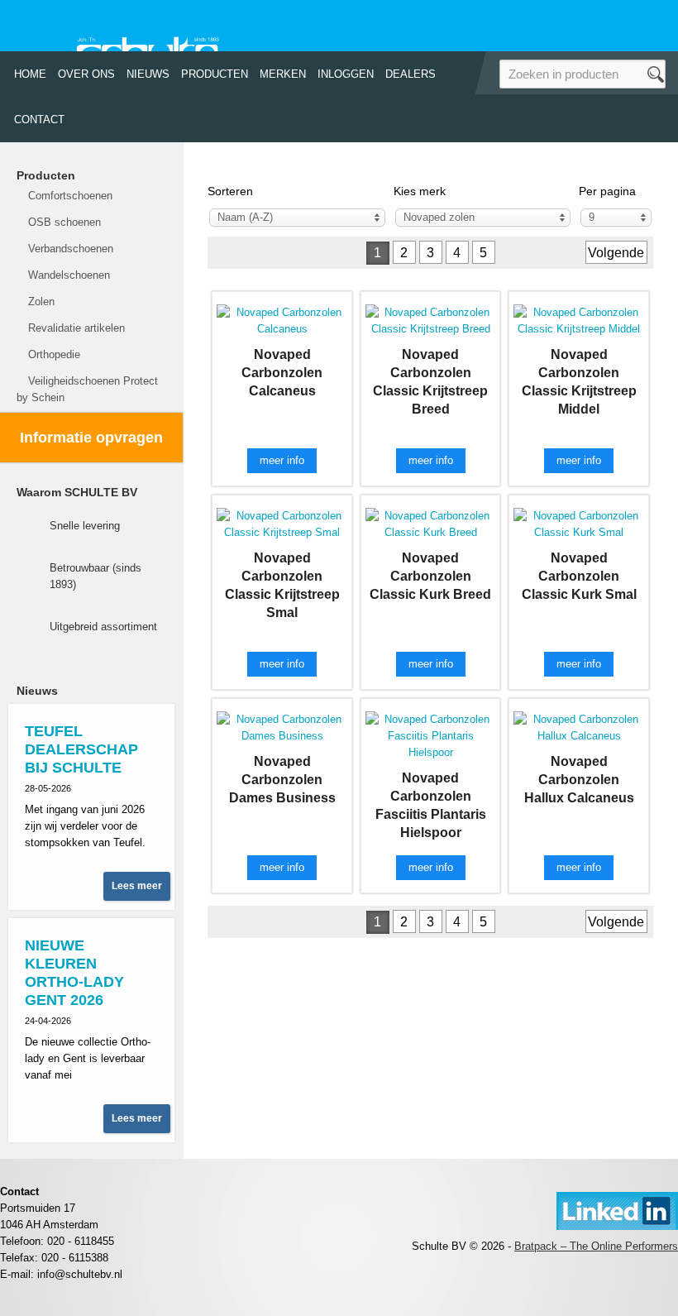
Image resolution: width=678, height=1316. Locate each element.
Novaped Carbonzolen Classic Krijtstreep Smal (282, 585)
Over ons (86, 74)
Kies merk (420, 191)
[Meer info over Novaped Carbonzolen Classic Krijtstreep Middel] (578, 319)
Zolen (41, 301)
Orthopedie (54, 354)
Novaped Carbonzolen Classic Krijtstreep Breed (430, 381)
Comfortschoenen (70, 195)
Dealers (410, 74)
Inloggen (346, 74)
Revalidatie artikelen (76, 328)
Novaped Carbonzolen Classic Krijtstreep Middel (579, 381)
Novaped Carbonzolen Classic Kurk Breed (430, 576)
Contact (39, 119)
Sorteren (230, 191)
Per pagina (607, 191)
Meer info (282, 460)
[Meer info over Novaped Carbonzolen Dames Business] (282, 726)
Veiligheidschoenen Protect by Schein (87, 389)
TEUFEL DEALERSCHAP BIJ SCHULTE (81, 749)
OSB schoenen (64, 222)
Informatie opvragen (91, 437)
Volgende (616, 253)
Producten (214, 74)
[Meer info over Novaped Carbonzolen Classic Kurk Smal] (578, 523)
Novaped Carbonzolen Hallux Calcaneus (579, 779)
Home (30, 74)
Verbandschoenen (70, 248)
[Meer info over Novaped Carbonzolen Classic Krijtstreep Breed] (430, 319)
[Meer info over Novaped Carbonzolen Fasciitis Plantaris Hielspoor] (430, 735)
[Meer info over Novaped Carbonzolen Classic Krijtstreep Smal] (282, 523)
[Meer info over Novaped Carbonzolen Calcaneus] (282, 319)
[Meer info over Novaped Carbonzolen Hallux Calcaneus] (578, 726)
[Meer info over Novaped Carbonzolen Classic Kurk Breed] (430, 523)
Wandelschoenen (69, 275)
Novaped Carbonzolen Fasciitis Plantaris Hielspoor (430, 805)
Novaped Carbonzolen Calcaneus (281, 372)
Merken (283, 74)
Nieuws (148, 74)
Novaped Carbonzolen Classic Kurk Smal (579, 576)
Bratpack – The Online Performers (596, 1246)
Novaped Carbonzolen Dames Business (282, 779)
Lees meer (137, 886)
